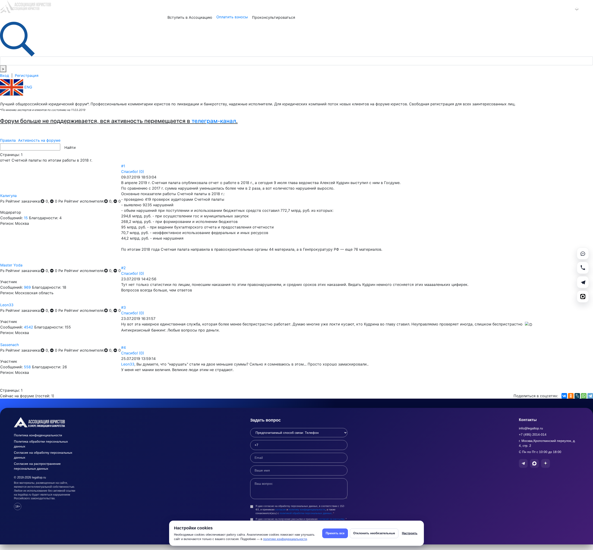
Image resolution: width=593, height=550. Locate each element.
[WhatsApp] (584, 396)
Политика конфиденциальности (38, 435)
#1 (123, 166)
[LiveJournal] (577, 396)
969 (27, 287)
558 (27, 367)
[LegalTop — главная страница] (46, 422)
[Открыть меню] (588, 9)
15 (26, 218)
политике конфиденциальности (285, 539)
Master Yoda (11, 265)
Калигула (8, 195)
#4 (123, 347)
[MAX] (583, 297)
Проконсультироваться (273, 17)
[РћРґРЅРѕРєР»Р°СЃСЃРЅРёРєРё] (571, 396)
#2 (123, 268)
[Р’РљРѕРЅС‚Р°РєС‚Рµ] (564, 396)
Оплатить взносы (232, 17)
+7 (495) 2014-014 (532, 434)
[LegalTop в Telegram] (552, 9)
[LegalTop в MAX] (564, 9)
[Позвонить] (583, 268)
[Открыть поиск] (17, 38)
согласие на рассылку (331, 519)
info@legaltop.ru (531, 428)
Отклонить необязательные (374, 533)
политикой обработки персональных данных (306, 513)
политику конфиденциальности (307, 509)
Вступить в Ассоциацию (189, 17)
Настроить (409, 533)
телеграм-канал (214, 121)
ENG (27, 87)
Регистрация (26, 75)
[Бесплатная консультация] (583, 253)
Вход (4, 75)
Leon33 (6, 305)
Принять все (335, 533)
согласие (280, 509)
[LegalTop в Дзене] (576, 9)
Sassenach (9, 344)
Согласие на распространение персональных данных (37, 466)
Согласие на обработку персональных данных (43, 455)
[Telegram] (590, 396)
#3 (123, 307)
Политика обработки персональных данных (41, 444)
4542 (28, 327)
